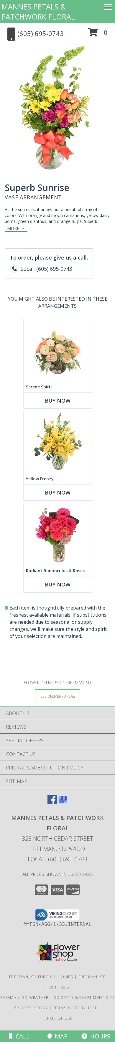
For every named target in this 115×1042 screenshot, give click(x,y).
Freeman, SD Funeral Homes (41, 976)
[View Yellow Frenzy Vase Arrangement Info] (58, 442)
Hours (98, 1036)
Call (21, 1036)
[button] (98, 34)
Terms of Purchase (75, 1007)
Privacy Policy (31, 1007)
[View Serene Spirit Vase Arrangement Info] (58, 350)
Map (60, 1036)
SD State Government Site (84, 997)
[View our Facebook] (52, 802)
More (13, 228)
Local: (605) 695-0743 (57, 859)
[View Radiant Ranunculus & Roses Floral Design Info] (58, 534)
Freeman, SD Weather (24, 997)
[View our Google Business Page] (63, 802)
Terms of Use (57, 1018)
